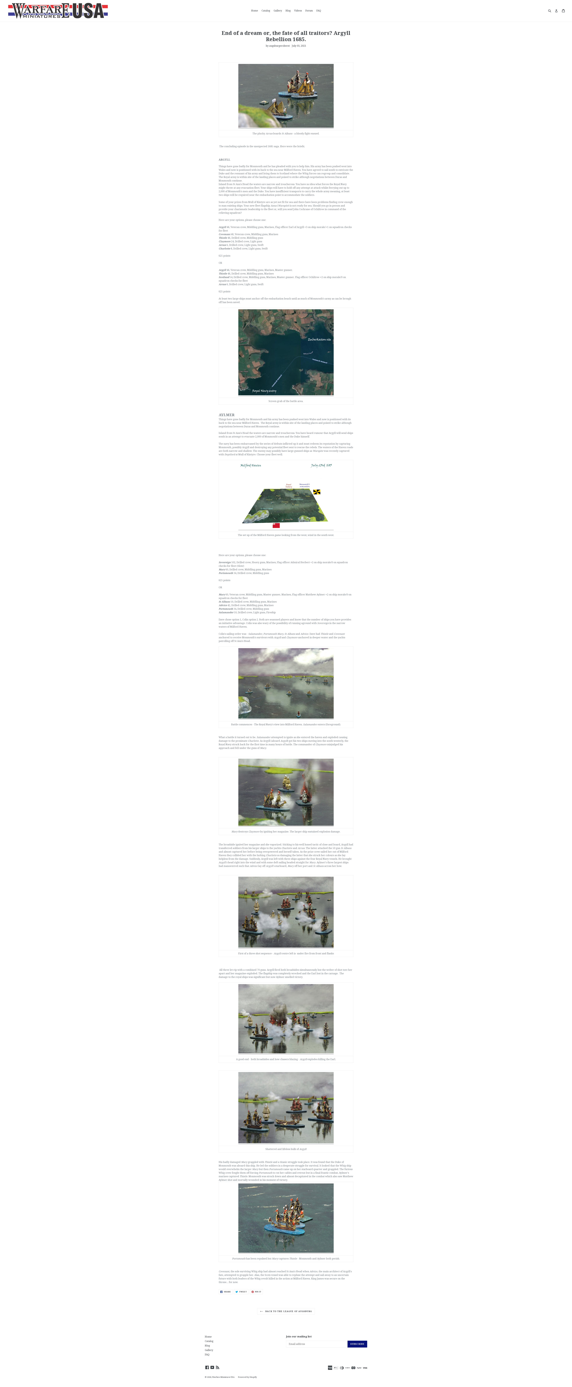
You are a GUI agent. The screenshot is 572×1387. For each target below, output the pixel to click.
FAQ (318, 10)
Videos (298, 10)
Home (254, 10)
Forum (309, 10)
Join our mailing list (299, 1336)
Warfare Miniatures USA (223, 1377)
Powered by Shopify (247, 1377)
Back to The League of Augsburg (288, 1311)
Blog (288, 10)
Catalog (266, 10)
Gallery (278, 10)
